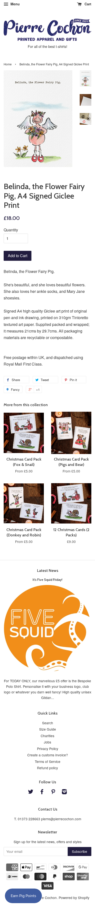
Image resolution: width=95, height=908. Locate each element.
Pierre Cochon (46, 897)
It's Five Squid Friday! (47, 580)
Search (47, 722)
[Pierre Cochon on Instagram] (64, 792)
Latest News (47, 570)
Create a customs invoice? (47, 754)
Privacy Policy (47, 748)
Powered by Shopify (74, 897)
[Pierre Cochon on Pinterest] (53, 792)
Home (8, 64)
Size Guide (47, 729)
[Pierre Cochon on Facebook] (42, 792)
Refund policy (47, 767)
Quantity (11, 230)
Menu (15, 3)
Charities (47, 735)
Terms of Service (47, 761)
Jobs (47, 742)
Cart (87, 3)
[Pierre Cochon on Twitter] (30, 792)
